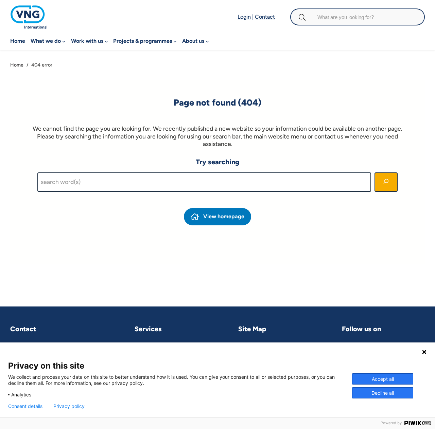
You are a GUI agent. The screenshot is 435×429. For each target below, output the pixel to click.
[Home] (29, 8)
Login (244, 17)
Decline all (382, 393)
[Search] (386, 182)
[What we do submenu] (64, 41)
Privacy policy (69, 406)
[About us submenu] (207, 41)
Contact (265, 17)
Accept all (383, 379)
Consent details (25, 406)
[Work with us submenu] (106, 41)
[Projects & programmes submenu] (175, 41)
